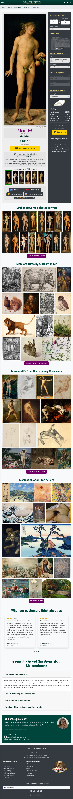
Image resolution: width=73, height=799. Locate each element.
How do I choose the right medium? (17, 700)
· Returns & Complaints (9, 775)
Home (3, 7)
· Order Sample (30, 775)
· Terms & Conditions (8, 768)
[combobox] (60, 29)
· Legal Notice (6, 766)
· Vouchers (29, 773)
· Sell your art (29, 766)
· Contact (5, 764)
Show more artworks (36, 601)
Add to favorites (34, 190)
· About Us (6, 778)
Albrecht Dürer (27, 7)
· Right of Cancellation (9, 773)
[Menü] (2, 2)
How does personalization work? (16, 674)
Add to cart (61, 132)
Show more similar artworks (36, 256)
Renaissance (17, 7)
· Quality (28, 768)
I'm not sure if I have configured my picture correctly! (23, 707)
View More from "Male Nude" (36, 472)
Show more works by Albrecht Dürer (36, 363)
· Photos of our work (31, 771)
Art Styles (9, 7)
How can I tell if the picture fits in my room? (20, 694)
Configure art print (26, 148)
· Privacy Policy (7, 771)
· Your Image (29, 764)
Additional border (54, 26)
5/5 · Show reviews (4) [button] (29, 198)
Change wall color (16, 194)
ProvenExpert (14, 643)
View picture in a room (34, 194)
